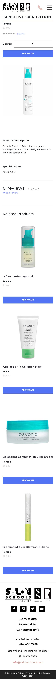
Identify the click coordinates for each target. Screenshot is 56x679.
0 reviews (21, 34)
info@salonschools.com (28, 662)
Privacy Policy (27, 676)
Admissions (28, 619)
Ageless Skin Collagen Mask (23, 366)
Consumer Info (28, 629)
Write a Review (10, 192)
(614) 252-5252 (28, 655)
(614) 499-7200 (28, 644)
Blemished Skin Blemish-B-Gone (26, 547)
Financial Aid (28, 624)
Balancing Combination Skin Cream (28, 456)
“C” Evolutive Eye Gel (18, 276)
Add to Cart (28, 54)
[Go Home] (28, 594)
